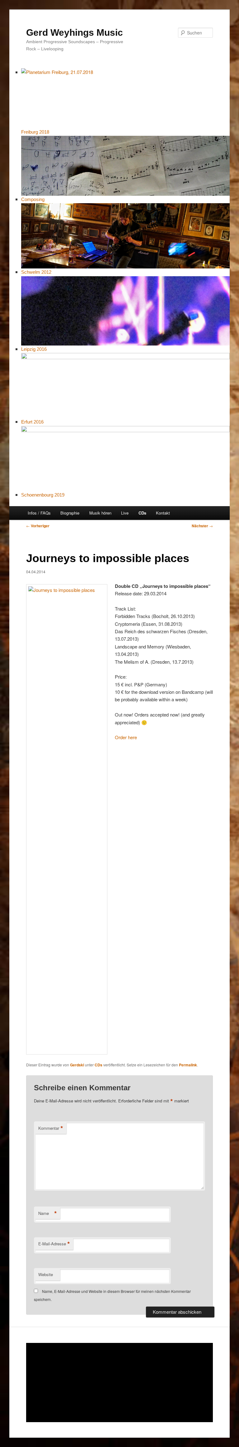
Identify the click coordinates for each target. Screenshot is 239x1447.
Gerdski (77, 1065)
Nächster (202, 526)
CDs (142, 513)
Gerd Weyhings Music (74, 32)
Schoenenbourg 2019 (42, 494)
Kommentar (50, 1128)
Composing (33, 199)
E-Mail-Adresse (54, 1244)
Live (125, 513)
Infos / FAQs (39, 513)
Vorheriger (37, 526)
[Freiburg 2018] (125, 98)
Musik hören (100, 513)
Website (45, 1274)
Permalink (188, 1065)
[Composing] (125, 166)
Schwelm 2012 (36, 272)
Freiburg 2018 (35, 132)
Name (47, 1213)
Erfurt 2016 (32, 421)
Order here (126, 737)
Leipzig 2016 (34, 349)
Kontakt (163, 513)
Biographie (69, 513)
